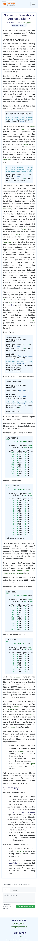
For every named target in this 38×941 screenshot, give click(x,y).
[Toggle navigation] (33, 4)
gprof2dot (13, 863)
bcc (12, 305)
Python (23, 25)
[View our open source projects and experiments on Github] (18, 936)
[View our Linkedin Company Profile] (21, 936)
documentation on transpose (21, 812)
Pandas (15, 25)
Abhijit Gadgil (25, 23)
